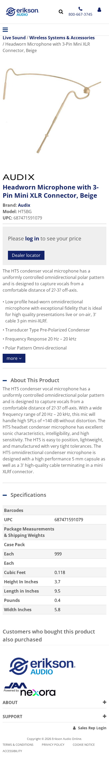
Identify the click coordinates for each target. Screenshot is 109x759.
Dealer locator (26, 255)
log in (32, 238)
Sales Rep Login (92, 727)
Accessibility (12, 751)
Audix (24, 205)
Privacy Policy (53, 745)
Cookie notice (84, 745)
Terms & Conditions (18, 745)
